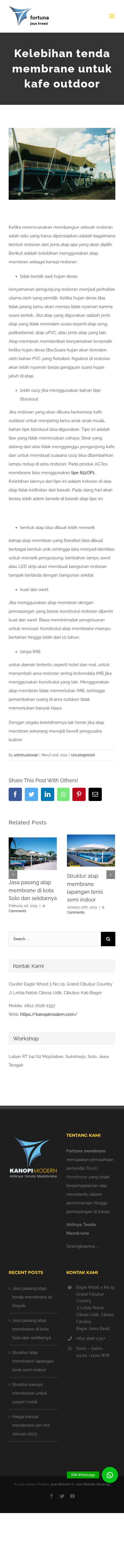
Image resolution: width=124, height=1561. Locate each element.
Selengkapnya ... (82, 1246)
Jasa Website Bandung (93, 1484)
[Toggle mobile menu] (112, 16)
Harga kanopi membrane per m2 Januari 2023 (31, 1425)
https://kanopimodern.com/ (49, 1014)
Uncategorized (83, 755)
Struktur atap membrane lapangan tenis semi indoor (33, 1361)
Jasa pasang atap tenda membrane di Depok (32, 1297)
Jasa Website (60, 1484)
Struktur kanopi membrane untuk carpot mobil (29, 1393)
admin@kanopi (26, 755)
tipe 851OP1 (83, 472)
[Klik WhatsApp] (110, 1475)
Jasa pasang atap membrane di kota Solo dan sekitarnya (33, 890)
